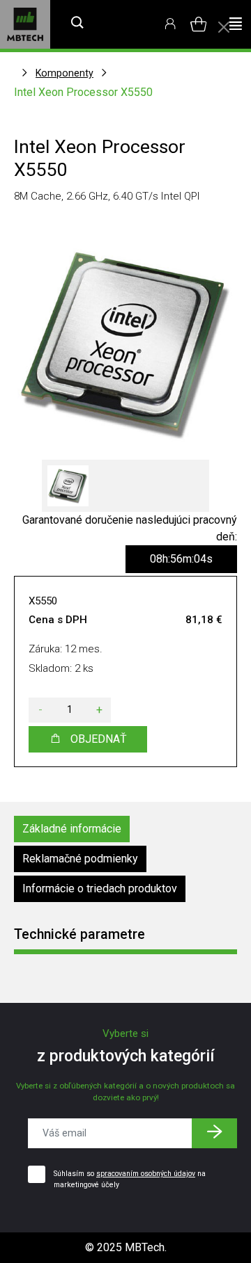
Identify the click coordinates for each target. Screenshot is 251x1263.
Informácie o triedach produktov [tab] (99, 888)
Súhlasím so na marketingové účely (130, 1179)
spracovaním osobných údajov (145, 1173)
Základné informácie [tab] (71, 828)
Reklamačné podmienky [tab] (80, 858)
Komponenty (64, 73)
